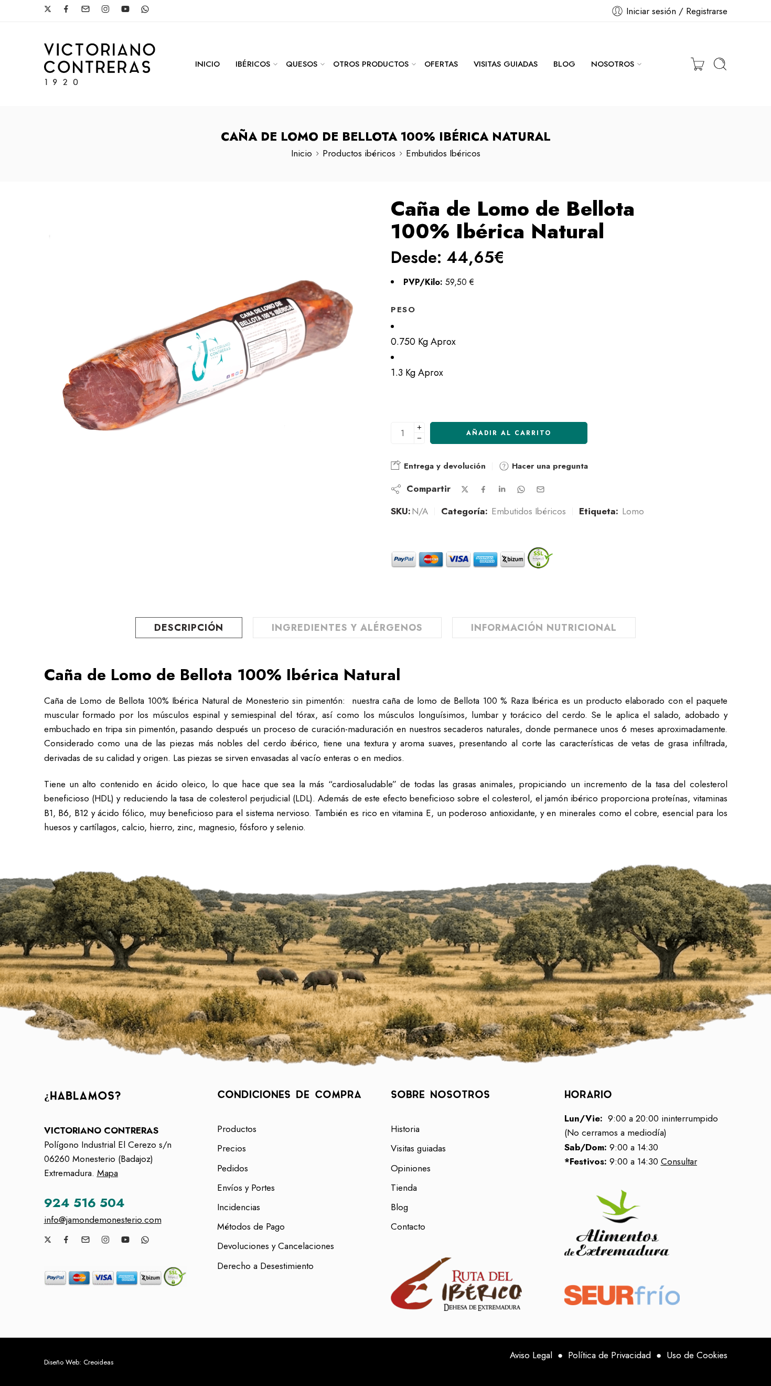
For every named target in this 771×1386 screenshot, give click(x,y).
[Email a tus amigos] (540, 489)
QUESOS (301, 64)
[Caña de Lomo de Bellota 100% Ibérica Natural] (208, 361)
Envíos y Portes (246, 1187)
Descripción (188, 627)
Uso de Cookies (697, 1355)
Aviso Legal (531, 1355)
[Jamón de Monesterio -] (99, 64)
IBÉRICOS (252, 64)
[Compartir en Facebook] (483, 489)
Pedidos (232, 1168)
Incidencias (238, 1207)
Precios (231, 1148)
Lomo (633, 511)
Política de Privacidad (609, 1355)
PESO (403, 309)
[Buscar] (720, 64)
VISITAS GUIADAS (506, 64)
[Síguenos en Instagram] (105, 9)
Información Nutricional (544, 627)
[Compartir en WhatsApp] (521, 489)
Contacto (408, 1226)
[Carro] (697, 64)
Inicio (301, 153)
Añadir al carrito (508, 433)
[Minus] (419, 438)
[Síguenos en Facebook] (66, 9)
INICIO (207, 64)
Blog (399, 1207)
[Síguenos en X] (47, 9)
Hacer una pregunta (548, 466)
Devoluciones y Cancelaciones (275, 1246)
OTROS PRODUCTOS (371, 64)
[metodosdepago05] (125, 1276)
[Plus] (419, 427)
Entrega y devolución (443, 466)
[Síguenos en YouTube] (125, 9)
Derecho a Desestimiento (265, 1266)
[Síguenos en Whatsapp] (145, 9)
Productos (236, 1129)
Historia (405, 1129)
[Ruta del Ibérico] (472, 1284)
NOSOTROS (612, 64)
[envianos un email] (85, 9)
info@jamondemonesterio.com (103, 1219)
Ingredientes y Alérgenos (347, 627)
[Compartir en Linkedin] (502, 489)
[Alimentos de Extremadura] (645, 1223)
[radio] (559, 334)
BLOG (564, 64)
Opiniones (411, 1168)
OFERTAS (441, 64)
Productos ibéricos (359, 153)
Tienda (404, 1187)
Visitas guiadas (418, 1148)
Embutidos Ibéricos (443, 153)
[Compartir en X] (465, 489)
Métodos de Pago (251, 1226)
